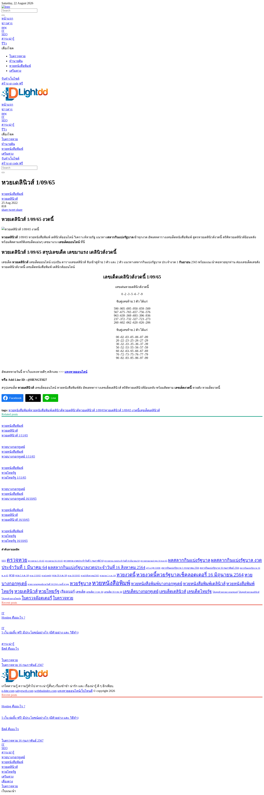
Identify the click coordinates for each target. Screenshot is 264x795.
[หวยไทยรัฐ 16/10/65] (132, 524)
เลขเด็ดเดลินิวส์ (149, 410)
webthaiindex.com (45, 691)
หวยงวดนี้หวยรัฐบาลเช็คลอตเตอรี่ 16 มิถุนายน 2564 (190, 574)
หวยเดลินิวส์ (70, 410)
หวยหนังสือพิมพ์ (19, 410)
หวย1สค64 (46, 576)
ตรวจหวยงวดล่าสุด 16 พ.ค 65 (154, 561)
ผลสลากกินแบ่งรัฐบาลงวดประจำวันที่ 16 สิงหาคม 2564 (96, 567)
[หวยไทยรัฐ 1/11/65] (132, 460)
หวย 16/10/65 (74, 576)
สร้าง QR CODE (153, 568)
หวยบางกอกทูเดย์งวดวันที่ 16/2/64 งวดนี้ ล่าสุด (48, 584)
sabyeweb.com (24, 691)
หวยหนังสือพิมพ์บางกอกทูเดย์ (156, 583)
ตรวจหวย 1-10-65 (36, 561)
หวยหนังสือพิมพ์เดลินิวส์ (46, 410)
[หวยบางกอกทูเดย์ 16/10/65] (132, 481)
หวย (11, 575)
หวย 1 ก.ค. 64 (22, 575)
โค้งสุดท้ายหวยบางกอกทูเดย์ (225, 592)
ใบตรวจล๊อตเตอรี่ (37, 598)
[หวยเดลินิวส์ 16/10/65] (132, 503)
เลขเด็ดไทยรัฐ (199, 591)
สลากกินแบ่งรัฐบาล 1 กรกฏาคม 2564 (180, 568)
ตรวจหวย (17, 560)
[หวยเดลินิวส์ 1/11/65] (132, 418)
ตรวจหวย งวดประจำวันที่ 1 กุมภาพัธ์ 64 (84, 560)
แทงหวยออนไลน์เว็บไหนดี (75, 691)
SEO (4, 560)
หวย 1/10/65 (35, 576)
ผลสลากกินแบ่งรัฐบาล (189, 560)
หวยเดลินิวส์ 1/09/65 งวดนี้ (122, 410)
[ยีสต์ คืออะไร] (132, 636)
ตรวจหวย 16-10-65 (54, 561)
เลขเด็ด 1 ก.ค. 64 (94, 592)
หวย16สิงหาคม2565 (90, 576)
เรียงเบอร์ (67, 591)
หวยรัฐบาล (80, 583)
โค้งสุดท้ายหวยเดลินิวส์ (248, 592)
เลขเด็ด (80, 591)
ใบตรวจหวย (63, 598)
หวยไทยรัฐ (49, 591)
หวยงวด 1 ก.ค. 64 (108, 576)
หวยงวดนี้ (126, 574)
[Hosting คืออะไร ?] (132, 607)
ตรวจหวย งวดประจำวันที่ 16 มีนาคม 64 (122, 561)
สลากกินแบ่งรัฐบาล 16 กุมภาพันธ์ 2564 (219, 568)
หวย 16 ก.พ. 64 (59, 575)
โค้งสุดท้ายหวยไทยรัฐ (11, 599)
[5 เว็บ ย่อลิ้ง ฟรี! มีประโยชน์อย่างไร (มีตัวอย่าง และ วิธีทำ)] (132, 621)
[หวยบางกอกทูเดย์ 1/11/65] (132, 439)
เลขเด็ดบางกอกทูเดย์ (140, 591)
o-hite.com (8, 691)
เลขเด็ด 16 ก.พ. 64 (113, 592)
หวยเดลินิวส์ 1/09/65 (92, 410)
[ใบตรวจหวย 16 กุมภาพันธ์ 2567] (132, 653)
